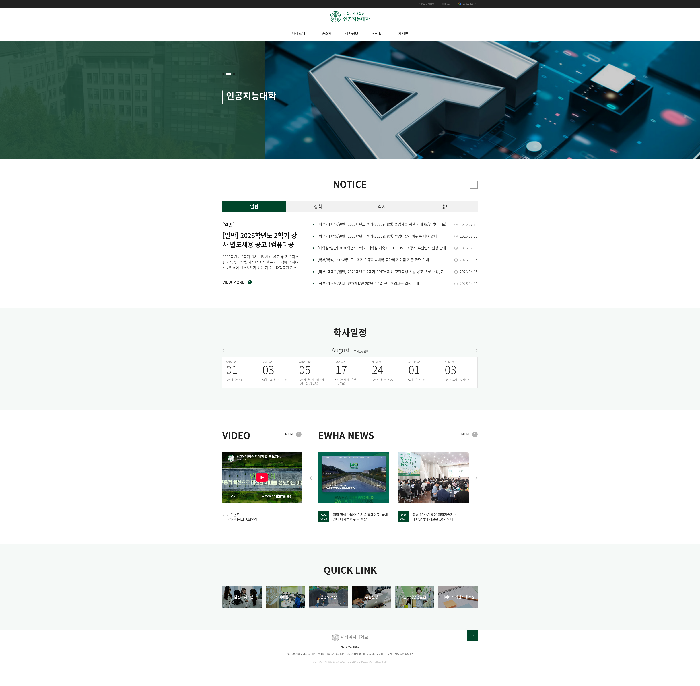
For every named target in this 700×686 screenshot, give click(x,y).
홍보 (446, 206)
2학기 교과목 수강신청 (275, 379)
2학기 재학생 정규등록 (385, 379)
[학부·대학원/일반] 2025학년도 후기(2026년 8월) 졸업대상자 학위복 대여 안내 (377, 236)
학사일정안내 (361, 351)
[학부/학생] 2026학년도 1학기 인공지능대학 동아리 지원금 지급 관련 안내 (373, 259)
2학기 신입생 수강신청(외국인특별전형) (312, 381)
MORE (289, 434)
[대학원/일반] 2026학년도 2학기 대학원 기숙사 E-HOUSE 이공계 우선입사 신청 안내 (382, 248)
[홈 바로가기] (350, 16)
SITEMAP (446, 4)
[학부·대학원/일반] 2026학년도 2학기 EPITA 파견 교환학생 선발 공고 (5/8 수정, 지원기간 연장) (384, 271)
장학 (318, 206)
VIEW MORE (233, 282)
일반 (254, 206)
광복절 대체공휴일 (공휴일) (346, 381)
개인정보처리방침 (350, 647)
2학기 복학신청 (235, 379)
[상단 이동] (472, 635)
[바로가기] (474, 185)
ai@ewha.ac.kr (404, 654)
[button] (223, 74)
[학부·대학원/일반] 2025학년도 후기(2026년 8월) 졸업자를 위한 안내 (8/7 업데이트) (382, 224)
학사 (382, 206)
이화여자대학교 (426, 4)
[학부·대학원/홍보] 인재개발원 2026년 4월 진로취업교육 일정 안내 (368, 283)
